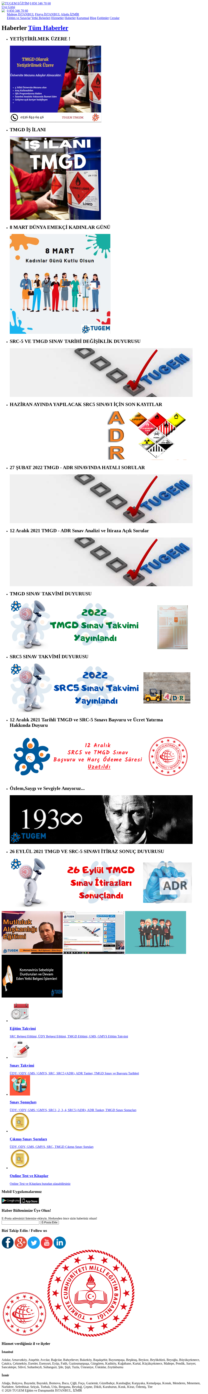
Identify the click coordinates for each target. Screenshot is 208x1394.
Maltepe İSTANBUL (20, 14)
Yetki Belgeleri (40, 18)
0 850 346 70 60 (40, 3)
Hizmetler (57, 18)
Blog (93, 18)
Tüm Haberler (48, 27)
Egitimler (103, 18)
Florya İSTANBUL (47, 14)
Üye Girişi (8, 7)
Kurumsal (83, 18)
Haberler (70, 18)
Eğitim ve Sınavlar (19, 18)
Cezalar (114, 18)
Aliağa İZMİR (70, 14)
